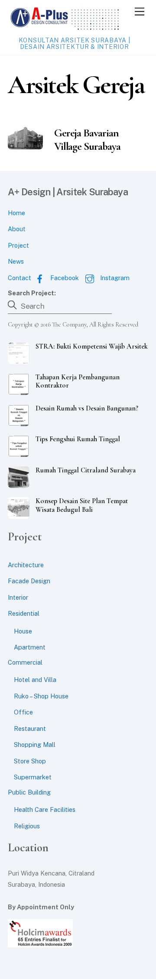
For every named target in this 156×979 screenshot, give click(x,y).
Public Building (29, 792)
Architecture (26, 565)
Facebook (64, 277)
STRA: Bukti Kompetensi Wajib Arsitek (92, 346)
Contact (19, 277)
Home (16, 212)
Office (23, 712)
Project (18, 245)
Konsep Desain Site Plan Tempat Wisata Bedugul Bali (82, 505)
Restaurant (30, 728)
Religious (27, 826)
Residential (23, 613)
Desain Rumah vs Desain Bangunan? (87, 408)
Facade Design (29, 581)
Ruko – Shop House (41, 696)
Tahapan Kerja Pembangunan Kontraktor (78, 381)
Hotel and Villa (35, 679)
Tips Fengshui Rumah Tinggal (78, 439)
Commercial (25, 662)
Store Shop (30, 761)
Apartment (30, 647)
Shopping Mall (34, 744)
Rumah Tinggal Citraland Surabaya (86, 470)
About (17, 229)
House (23, 631)
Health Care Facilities (44, 809)
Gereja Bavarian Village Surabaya (87, 139)
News (16, 261)
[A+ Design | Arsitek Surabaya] (64, 29)
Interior (18, 597)
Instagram (114, 277)
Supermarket (33, 777)
